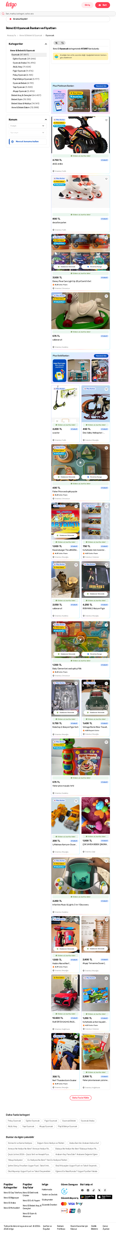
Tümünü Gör (101, 86)
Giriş (87, 5)
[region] (80, 100)
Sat (105, 5)
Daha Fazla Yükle (80, 1098)
